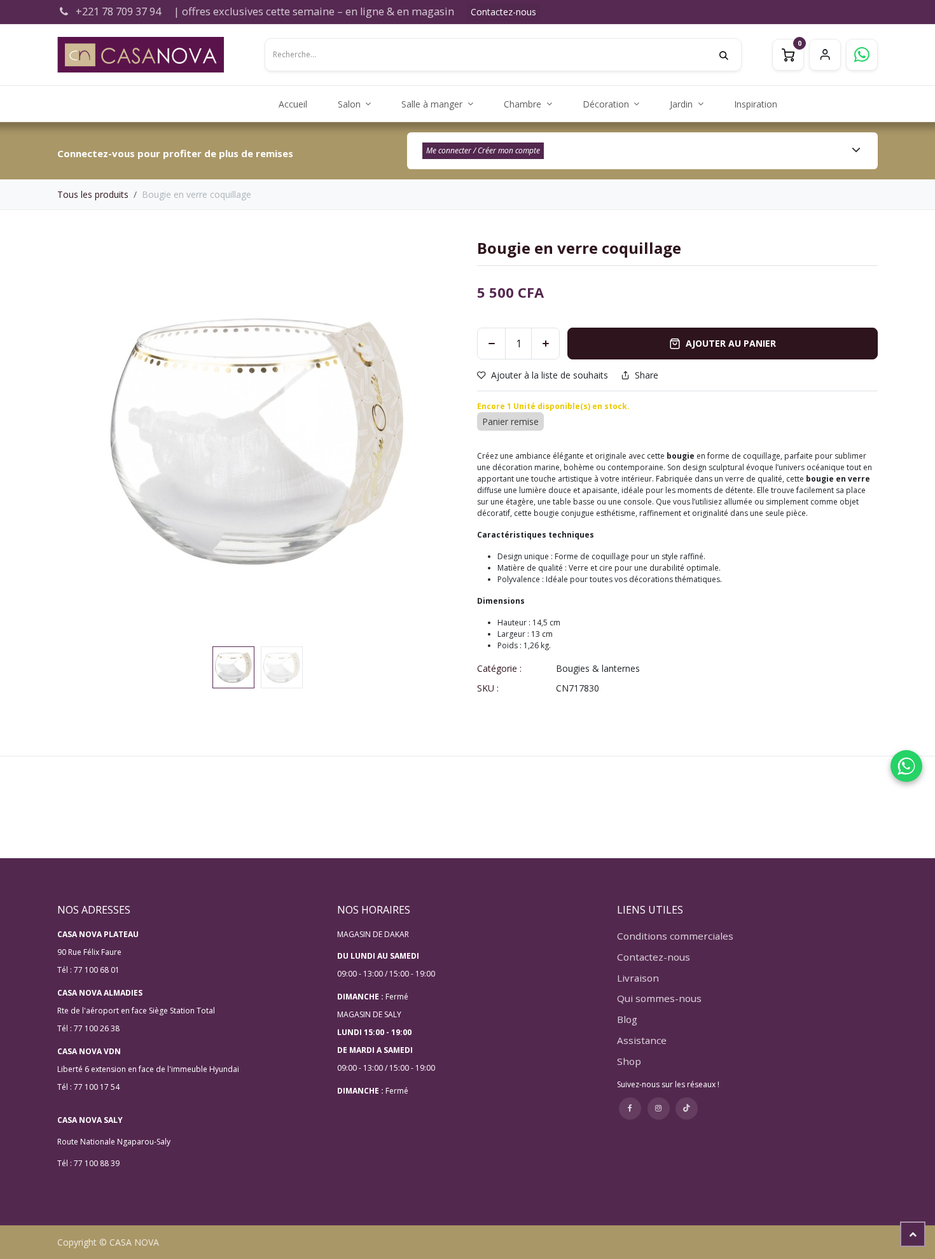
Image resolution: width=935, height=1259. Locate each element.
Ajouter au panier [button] (731, 343)
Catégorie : (499, 668)
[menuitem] (292, 104)
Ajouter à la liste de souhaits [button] (549, 375)
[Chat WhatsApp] (906, 766)
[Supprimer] (491, 343)
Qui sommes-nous (659, 998)
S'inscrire (825, 55)
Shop (629, 1061)
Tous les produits (92, 194)
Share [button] (646, 375)
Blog (627, 1019)
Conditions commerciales (675, 935)
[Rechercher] (730, 55)
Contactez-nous (503, 12)
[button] (77, 441)
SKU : (488, 688)
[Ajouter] (545, 343)
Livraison (638, 977)
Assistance (642, 1040)
